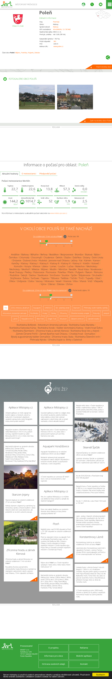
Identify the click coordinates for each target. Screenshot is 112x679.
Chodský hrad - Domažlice (82, 333)
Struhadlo (97, 275)
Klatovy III (54, 263)
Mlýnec (17, 53)
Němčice (63, 269)
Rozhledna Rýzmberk (23, 330)
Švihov (26, 278)
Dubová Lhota (30, 260)
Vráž (90, 281)
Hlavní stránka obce (103, 67)
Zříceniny (63, 313)
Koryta (27, 266)
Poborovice (38, 272)
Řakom (88, 272)
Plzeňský (56, 22)
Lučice (70, 266)
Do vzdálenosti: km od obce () (45, 290)
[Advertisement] (56, 144)
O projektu (53, 647)
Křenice (36, 266)
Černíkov (13, 257)
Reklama (84, 647)
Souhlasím (100, 674)
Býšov (97, 254)
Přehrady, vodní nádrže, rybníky (96, 308)
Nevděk (72, 269)
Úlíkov (12, 281)
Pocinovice (51, 272)
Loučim (62, 266)
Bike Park (40, 319)
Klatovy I (34, 263)
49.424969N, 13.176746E (62, 29)
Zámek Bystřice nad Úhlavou (53, 333)
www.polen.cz (58, 46)
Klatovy (55, 27)
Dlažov (67, 257)
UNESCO (48, 308)
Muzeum (63, 319)
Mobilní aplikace (84, 656)
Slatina (32, 275)
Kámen (87, 260)
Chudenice (49, 257)
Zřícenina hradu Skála (62, 336)
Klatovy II (44, 263)
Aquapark (37, 308)
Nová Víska (83, 269)
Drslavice (16, 260)
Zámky (53, 313)
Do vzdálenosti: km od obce (47, 236)
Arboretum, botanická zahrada (14, 313)
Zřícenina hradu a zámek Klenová (52, 330)
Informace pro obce (53, 656)
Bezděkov (54, 254)
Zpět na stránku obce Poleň (100, 120)
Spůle (74, 275)
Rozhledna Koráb (46, 327)
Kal (80, 260)
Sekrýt (24, 275)
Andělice (15, 254)
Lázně (15, 319)
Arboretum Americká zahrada (52, 324)
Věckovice (49, 281)
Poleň (45, 12)
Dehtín (59, 257)
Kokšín (86, 263)
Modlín (53, 269)
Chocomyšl (36, 257)
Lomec (53, 266)
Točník (73, 278)
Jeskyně (106, 313)
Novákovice (96, 269)
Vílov (75, 281)
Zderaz (51, 284)
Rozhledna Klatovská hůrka (22, 327)
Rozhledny (34, 313)
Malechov (80, 266)
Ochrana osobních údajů (53, 664)
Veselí (58, 281)
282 (54, 41)
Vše (5, 308)
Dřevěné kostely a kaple (80, 313)
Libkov (45, 266)
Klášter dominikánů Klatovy (70, 327)
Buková (88, 254)
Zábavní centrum (77, 319)
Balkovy (25, 254)
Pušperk (30, 53)
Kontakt (84, 664)
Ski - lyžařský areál (62, 308)
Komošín (18, 266)
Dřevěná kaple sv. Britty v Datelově (65, 339)
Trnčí (81, 278)
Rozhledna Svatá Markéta (81, 324)
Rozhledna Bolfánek (26, 324)
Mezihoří (26, 269)
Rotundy (96, 313)
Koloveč (95, 263)
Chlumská (24, 257)
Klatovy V (77, 263)
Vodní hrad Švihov (94, 327)
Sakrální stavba (93, 319)
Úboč (98, 278)
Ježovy (74, 260)
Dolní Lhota (97, 257)
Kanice (96, 260)
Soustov (65, 275)
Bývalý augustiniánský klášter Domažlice (30, 336)
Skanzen (76, 308)
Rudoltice (14, 275)
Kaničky (15, 263)
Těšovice (55, 278)
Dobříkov (77, 257)
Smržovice (55, 275)
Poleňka (24, 53)
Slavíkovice (43, 275)
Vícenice (67, 281)
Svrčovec (35, 278)
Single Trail (52, 319)
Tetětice (64, 278)
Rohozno (98, 272)
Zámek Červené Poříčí (27, 333)
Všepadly (98, 281)
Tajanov (45, 278)
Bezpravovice (66, 254)
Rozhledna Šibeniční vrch (87, 336)
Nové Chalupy (16, 272)
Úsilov (31, 281)
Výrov (43, 284)
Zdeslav (37, 53)
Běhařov (35, 254)
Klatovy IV (66, 263)
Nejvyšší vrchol (27, 319)
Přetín (71, 272)
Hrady (44, 313)
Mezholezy (92, 266)
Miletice (35, 269)
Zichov (69, 284)
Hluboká (43, 260)
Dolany (86, 257)
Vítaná (83, 281)
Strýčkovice (15, 278)
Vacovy (39, 281)
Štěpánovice (84, 275)
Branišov (79, 254)
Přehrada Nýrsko (38, 339)
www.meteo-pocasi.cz (58, 213)
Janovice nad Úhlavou (59, 260)
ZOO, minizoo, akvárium (20, 308)
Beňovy (43, 254)
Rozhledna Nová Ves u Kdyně (85, 330)
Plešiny (28, 272)
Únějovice (21, 281)
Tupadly (89, 278)
